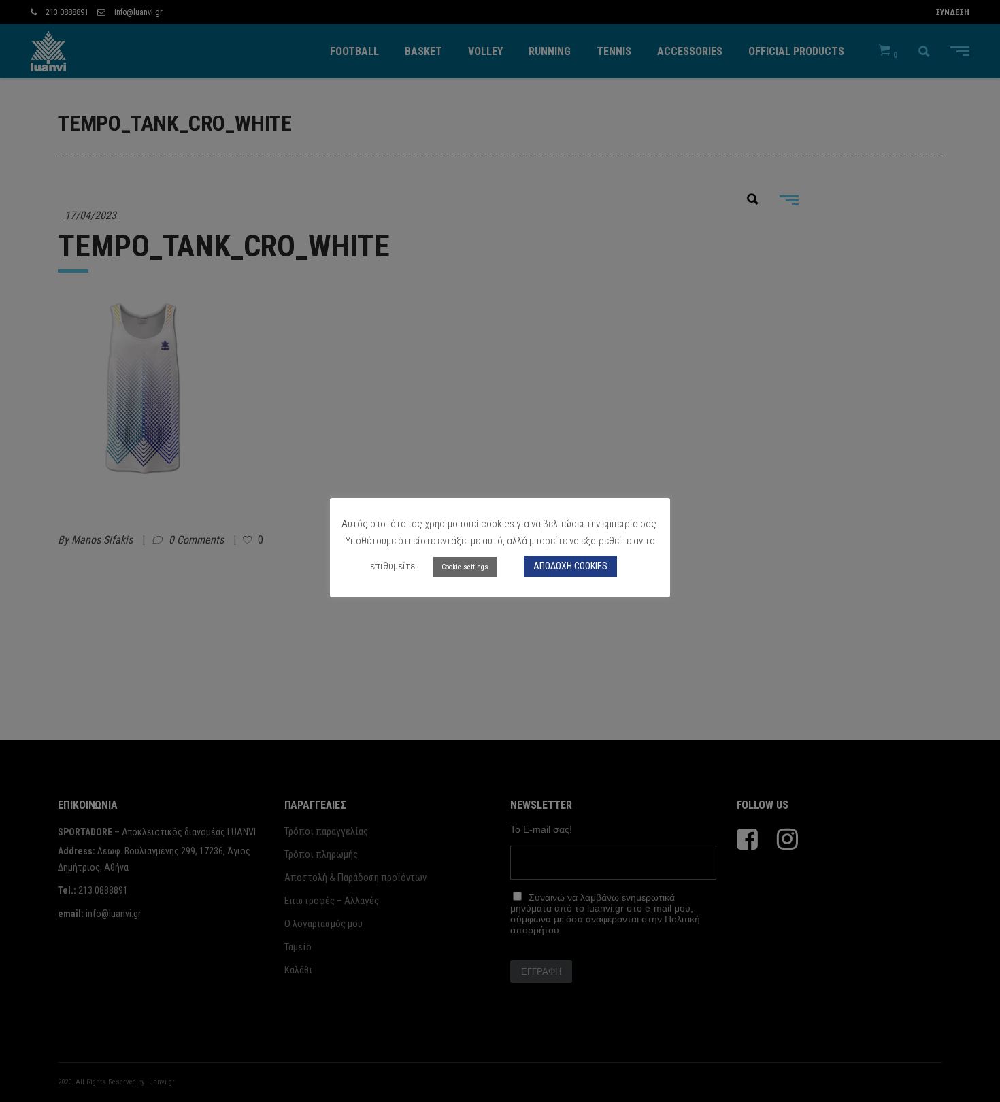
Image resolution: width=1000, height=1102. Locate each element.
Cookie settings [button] (464, 567)
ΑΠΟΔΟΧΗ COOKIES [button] (570, 566)
